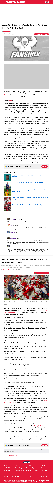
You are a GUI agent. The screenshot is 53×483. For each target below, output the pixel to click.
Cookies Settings (8, 473)
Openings (17, 465)
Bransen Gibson (7, 269)
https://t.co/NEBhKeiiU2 (32, 375)
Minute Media (10, 476)
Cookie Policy (7, 470)
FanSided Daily (8, 468)
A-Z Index (44, 470)
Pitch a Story (18, 468)
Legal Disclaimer (19, 470)
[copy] (13, 34)
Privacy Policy (30, 468)
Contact (28, 465)
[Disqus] (29, 234)
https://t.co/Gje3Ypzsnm (36, 386)
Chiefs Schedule (13, 455)
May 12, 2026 (26, 365)
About (5, 465)
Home (5, 214)
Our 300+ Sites (45, 465)
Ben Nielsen (6, 31)
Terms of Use (45, 468)
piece (10, 100)
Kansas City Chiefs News (15, 214)
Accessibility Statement (32, 470)
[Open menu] (3, 2)
